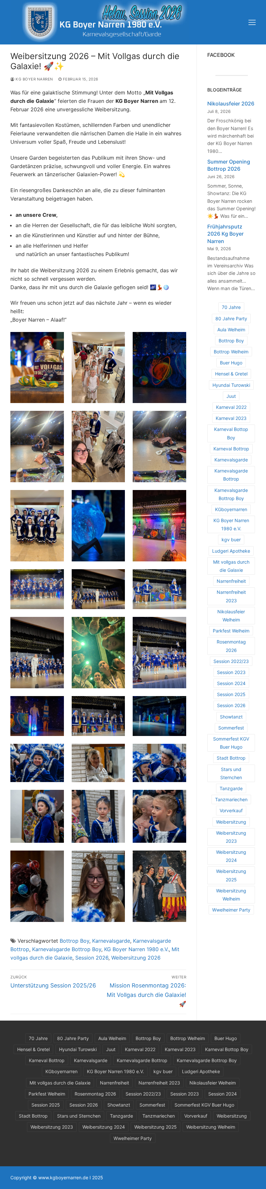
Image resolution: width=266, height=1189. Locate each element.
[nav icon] (252, 22)
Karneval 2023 (231, 418)
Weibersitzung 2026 (136, 957)
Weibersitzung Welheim (231, 894)
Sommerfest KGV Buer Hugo (231, 743)
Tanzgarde (231, 788)
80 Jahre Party (231, 318)
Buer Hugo (231, 362)
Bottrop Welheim (231, 351)
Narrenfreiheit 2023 (231, 596)
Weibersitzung (231, 822)
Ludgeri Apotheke (231, 551)
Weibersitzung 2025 (231, 875)
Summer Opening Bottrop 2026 (228, 165)
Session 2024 (231, 683)
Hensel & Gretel (231, 373)
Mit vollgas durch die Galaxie (231, 566)
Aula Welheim (231, 329)
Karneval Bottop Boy (231, 433)
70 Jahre (231, 307)
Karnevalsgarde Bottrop (231, 475)
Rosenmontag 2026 (231, 646)
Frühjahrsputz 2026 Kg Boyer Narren (225, 233)
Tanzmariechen (231, 799)
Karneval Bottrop (231, 448)
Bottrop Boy (74, 941)
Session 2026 (91, 957)
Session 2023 (231, 672)
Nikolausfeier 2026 (230, 103)
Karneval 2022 (231, 407)
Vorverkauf (231, 810)
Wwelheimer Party (231, 910)
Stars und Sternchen (231, 773)
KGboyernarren (231, 509)
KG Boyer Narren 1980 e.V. (136, 949)
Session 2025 (231, 694)
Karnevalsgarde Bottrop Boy (66, 949)
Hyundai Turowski (231, 385)
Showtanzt (231, 716)
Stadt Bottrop (231, 758)
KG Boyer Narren (34, 79)
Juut (231, 396)
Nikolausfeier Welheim (231, 615)
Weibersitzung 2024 (231, 856)
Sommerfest (231, 727)
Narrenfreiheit (231, 581)
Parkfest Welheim (231, 630)
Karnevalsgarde (111, 941)
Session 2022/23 (231, 661)
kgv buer (231, 539)
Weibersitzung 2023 (231, 837)
